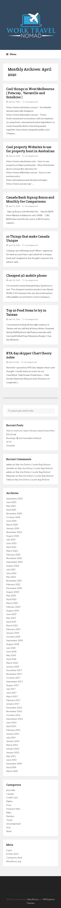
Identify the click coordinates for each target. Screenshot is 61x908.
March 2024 (12, 524)
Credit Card (12, 797)
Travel (9, 820)
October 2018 (13, 636)
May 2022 (11, 576)
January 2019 (12, 632)
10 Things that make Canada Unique (27, 238)
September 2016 (14, 718)
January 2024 (12, 528)
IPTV (9, 442)
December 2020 (14, 588)
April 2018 (11, 659)
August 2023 (12, 536)
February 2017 (13, 700)
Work (9, 831)
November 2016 (14, 711)
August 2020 (12, 592)
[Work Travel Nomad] (30, 25)
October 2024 (13, 517)
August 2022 (12, 565)
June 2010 (11, 759)
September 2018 (14, 640)
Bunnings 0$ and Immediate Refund (23, 438)
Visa (8, 827)
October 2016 (13, 715)
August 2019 (12, 610)
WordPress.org (13, 861)
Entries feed (12, 853)
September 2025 (14, 498)
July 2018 (10, 648)
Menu (13, 54)
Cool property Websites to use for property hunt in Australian (30, 149)
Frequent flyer (13, 808)
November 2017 (14, 674)
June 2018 (11, 651)
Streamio (10, 445)
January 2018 (12, 666)
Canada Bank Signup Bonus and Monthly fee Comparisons (30, 199)
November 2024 (14, 513)
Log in (9, 850)
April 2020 (11, 599)
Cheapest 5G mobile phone (26, 275)
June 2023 (11, 543)
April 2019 (11, 621)
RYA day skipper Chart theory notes (29, 355)
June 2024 (11, 520)
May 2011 (11, 756)
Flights (9, 801)
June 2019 (11, 614)
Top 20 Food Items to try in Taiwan (26, 312)
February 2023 (13, 554)
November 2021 (14, 580)
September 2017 (14, 681)
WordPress (32, 899)
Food (8, 805)
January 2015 (12, 733)
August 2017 (12, 685)
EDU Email (11, 434)
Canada (10, 793)
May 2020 (11, 595)
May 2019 (11, 618)
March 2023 (12, 550)
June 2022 (11, 573)
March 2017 (12, 696)
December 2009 (14, 763)
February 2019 (13, 629)
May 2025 (11, 506)
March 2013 (12, 745)
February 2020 (13, 606)
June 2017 (11, 692)
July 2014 (10, 737)
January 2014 (12, 741)
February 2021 (13, 584)
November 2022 (14, 558)
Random (10, 816)
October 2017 (13, 677)
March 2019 (12, 625)
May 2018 (11, 655)
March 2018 (12, 662)
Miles (8, 812)
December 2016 (14, 707)
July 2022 (10, 569)
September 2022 (14, 562)
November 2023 (14, 532)
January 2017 (12, 703)
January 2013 (12, 748)
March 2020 (12, 603)
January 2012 (12, 752)
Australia (10, 790)
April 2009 (11, 767)
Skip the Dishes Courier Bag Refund (32, 464)
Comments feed (14, 857)
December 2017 (14, 670)
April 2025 (11, 509)
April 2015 (11, 726)
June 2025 (11, 502)
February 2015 (13, 730)
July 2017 (10, 689)
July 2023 (10, 539)
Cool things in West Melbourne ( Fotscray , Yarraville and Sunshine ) (30, 93)
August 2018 (12, 644)
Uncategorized (31, 102)
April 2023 (11, 547)
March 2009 (12, 771)
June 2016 (11, 722)
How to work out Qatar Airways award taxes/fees (30, 430)
